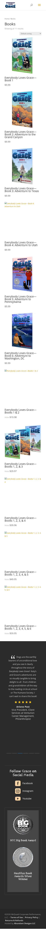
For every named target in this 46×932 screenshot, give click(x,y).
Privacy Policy (31, 917)
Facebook (27, 783)
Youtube (26, 798)
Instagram (27, 790)
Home (7, 19)
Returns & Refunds (14, 920)
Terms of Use (16, 917)
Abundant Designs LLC (24, 923)
